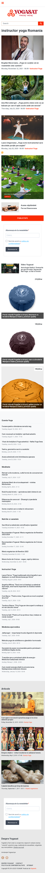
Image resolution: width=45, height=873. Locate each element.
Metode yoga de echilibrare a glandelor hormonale (21, 640)
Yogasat (22, 13)
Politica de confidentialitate (13, 865)
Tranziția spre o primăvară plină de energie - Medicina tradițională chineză (19, 658)
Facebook (2, 857)
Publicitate (22, 218)
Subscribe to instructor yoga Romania (2, 152)
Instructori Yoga (36, 69)
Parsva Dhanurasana (29, 208)
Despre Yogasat (7, 863)
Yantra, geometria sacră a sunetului (15, 449)
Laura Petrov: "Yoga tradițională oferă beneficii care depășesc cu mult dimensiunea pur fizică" (22, 576)
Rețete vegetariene (32, 788)
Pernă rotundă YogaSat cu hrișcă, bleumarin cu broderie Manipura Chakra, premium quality (20, 316)
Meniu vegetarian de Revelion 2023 (15, 551)
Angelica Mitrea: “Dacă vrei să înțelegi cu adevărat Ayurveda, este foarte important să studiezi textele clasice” (21, 586)
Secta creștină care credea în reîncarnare (17, 509)
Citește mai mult (18, 847)
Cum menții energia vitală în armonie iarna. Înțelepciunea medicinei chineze (18, 668)
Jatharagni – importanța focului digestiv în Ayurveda (22, 633)
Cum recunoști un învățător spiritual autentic (19, 434)
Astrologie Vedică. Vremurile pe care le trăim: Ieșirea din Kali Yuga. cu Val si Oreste (32, 269)
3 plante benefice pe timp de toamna (15, 786)
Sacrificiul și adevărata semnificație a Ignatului (19, 525)
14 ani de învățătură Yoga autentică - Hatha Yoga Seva (22, 442)
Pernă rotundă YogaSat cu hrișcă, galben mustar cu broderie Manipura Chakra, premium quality (22, 405)
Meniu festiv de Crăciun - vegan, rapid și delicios (20, 559)
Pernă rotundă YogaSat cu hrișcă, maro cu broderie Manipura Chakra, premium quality (22, 360)
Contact (19, 863)
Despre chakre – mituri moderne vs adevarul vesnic (21, 753)
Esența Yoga (28, 722)
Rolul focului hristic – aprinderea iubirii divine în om (21, 492)
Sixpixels (33, 868)
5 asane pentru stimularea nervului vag (16, 426)
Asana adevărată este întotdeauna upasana (18, 457)
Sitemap (30, 865)
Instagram (7, 857)
